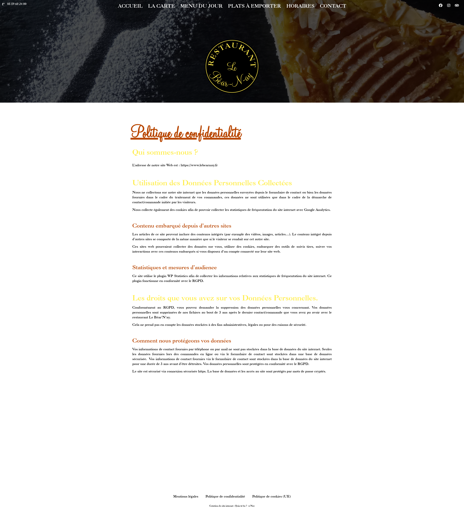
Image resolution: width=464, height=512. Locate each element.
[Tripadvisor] (457, 5)
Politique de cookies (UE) (271, 496)
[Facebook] (440, 5)
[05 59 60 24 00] (3, 4)
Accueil (130, 6)
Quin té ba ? (241, 505)
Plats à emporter (254, 6)
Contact (333, 6)
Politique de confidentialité (225, 496)
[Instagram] (448, 5)
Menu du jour (201, 6)
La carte (161, 6)
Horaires (300, 6)
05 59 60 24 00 (16, 4)
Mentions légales (185, 496)
